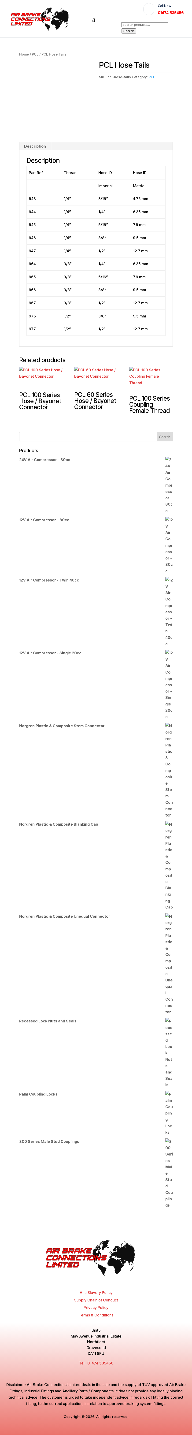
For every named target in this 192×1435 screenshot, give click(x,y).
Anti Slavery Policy (96, 1292)
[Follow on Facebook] (82, 1281)
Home (24, 54)
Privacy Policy (96, 1307)
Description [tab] (35, 146)
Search (128, 31)
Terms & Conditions (96, 1315)
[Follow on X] (91, 1281)
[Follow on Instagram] (100, 1281)
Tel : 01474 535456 (96, 1363)
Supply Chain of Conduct (96, 1300)
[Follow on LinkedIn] (109, 1281)
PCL (35, 54)
